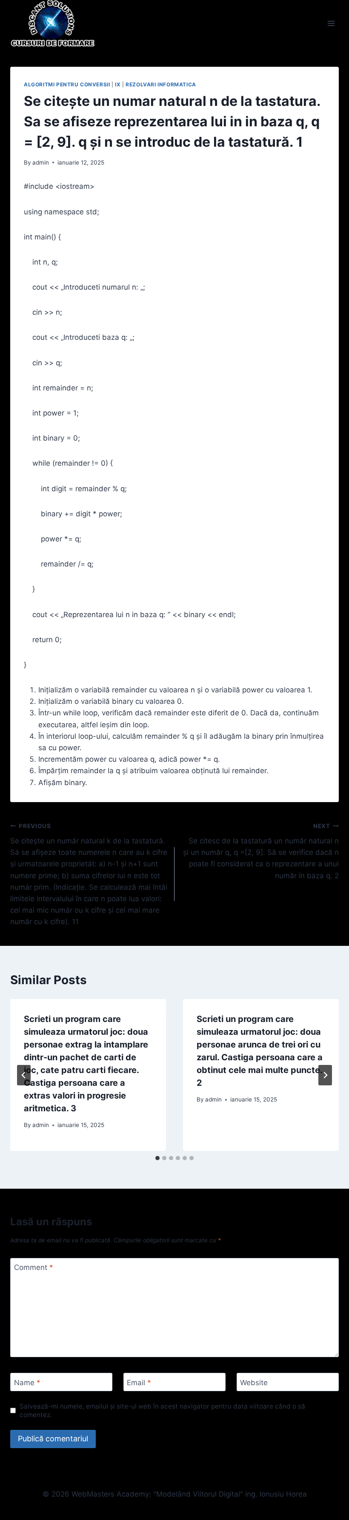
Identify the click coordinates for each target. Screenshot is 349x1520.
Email (139, 1382)
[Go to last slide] (24, 1075)
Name (27, 1382)
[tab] (157, 1158)
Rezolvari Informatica (161, 84)
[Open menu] (331, 23)
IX (117, 84)
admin (40, 162)
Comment (33, 1267)
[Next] (325, 1075)
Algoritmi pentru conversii (67, 84)
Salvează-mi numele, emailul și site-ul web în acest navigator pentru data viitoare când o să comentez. (162, 1410)
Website (254, 1382)
